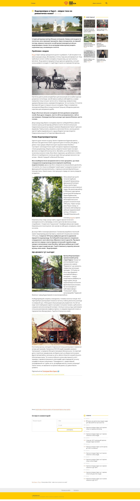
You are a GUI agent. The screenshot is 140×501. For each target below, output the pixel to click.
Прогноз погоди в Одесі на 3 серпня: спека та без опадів (96, 460)
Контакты (76, 490)
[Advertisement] (57, 392)
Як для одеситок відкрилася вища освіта (101, 60)
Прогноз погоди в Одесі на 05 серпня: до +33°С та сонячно (96, 447)
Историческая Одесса (57, 409)
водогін (73, 218)
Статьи (33, 3)
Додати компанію (97, 3)
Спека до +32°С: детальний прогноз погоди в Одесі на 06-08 (96, 441)
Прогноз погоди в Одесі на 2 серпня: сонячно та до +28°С (96, 466)
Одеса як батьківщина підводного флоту (101, 45)
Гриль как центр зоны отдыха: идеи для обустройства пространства (97, 421)
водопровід (38, 409)
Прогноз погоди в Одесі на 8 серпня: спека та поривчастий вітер (96, 428)
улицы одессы (66, 409)
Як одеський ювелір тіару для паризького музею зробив (89, 30)
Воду (33, 55)
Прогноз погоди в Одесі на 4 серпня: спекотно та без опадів (96, 453)
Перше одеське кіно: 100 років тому (102, 29)
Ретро (39, 482)
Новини (88, 415)
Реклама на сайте (65, 490)
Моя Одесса (34, 482)
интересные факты (46, 409)
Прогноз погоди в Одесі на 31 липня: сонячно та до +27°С (96, 479)
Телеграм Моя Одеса (50, 371)
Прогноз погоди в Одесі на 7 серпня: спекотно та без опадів (96, 434)
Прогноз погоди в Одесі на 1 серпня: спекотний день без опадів (96, 473)
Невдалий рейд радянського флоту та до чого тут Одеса (89, 45)
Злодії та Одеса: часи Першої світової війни (89, 60)
